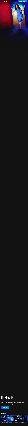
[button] (2, 1)
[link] (22, 1)
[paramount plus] (6, 1)
